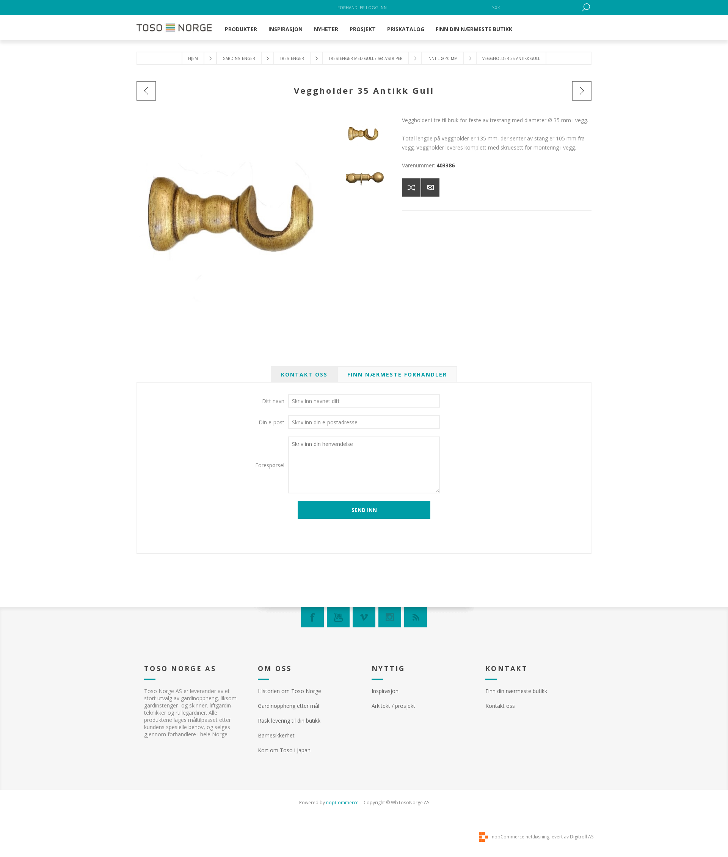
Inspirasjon (385, 691)
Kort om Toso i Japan (284, 750)
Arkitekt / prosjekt (393, 705)
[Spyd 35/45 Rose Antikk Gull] (146, 91)
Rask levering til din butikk (289, 720)
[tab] (304, 374)
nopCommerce (342, 802)
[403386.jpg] (367, 137)
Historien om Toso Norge (289, 691)
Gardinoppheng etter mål (288, 705)
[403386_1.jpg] (367, 178)
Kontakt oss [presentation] (304, 374)
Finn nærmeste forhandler (397, 374)
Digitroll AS (581, 836)
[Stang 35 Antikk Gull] (582, 91)
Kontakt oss (500, 705)
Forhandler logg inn (362, 7)
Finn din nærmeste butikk (516, 691)
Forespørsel (269, 465)
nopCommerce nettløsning (520, 836)
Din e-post (271, 422)
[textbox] (534, 7)
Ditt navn (273, 401)
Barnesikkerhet (276, 735)
